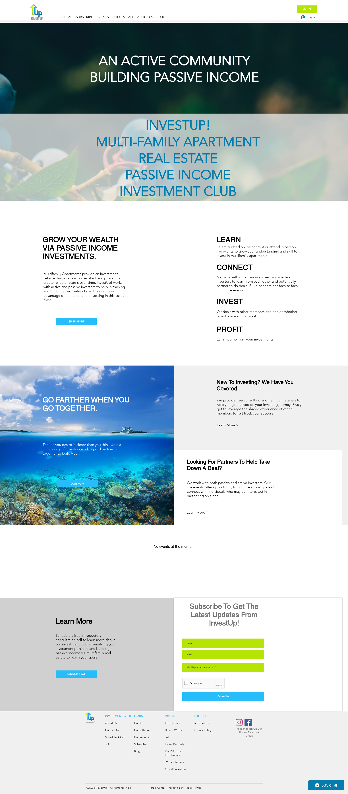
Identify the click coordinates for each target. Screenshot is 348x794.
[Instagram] (239, 722)
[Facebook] (248, 722)
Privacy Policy (203, 730)
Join (108, 744)
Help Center (158, 787)
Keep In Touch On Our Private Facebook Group (249, 732)
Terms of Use (202, 723)
